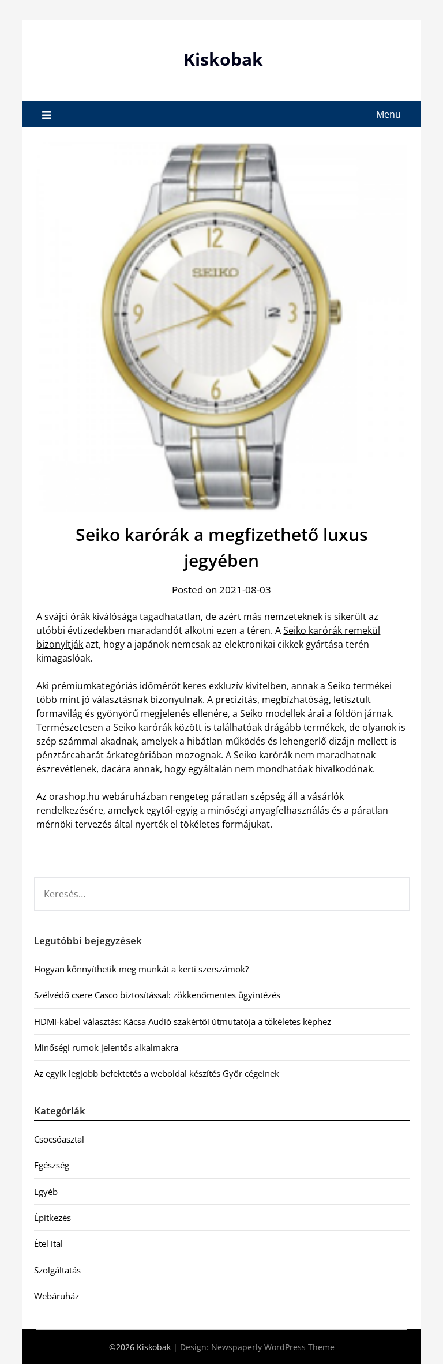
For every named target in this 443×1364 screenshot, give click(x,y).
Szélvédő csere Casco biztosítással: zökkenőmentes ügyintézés (157, 995)
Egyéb (46, 1191)
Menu (388, 114)
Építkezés (52, 1217)
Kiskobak (223, 59)
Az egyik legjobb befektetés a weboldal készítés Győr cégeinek (156, 1073)
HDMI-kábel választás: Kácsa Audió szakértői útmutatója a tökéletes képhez (182, 1021)
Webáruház (56, 1296)
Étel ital (48, 1243)
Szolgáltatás (57, 1270)
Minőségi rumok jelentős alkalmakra (106, 1047)
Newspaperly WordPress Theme (273, 1347)
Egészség (51, 1165)
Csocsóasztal (59, 1139)
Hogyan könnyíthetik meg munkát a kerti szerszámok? (141, 969)
